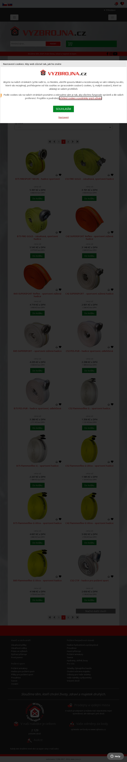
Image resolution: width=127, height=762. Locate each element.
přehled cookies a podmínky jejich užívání (80, 98)
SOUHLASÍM (63, 109)
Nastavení (63, 117)
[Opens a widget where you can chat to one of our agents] (115, 756)
